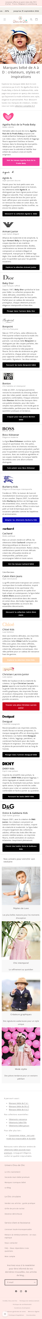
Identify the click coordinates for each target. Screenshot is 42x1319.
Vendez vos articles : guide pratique (20, 1203)
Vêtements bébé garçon (19, 1125)
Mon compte (10, 1256)
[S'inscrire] (34, 1282)
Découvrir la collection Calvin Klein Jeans (21, 613)
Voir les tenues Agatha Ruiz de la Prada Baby (21, 161)
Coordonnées (31, 1315)
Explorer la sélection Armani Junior (21, 267)
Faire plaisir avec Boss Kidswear (21, 468)
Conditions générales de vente (15, 1311)
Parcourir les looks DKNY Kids (21, 796)
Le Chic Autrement (12, 1172)
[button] (4, 19)
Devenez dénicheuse (13, 1214)
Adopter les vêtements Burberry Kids (21, 520)
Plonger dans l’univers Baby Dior (21, 311)
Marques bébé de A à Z (19, 1109)
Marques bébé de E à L (18, 1103)
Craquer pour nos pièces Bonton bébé (21, 418)
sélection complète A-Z (25, 106)
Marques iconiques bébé (15, 1182)
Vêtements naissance (18, 1119)
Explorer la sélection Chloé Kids (21, 660)
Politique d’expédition (16, 1315)
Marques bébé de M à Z (19, 1106)
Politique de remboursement (29, 1301)
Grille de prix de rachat (14, 1208)
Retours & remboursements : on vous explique (20, 1236)
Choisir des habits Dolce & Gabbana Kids (20, 847)
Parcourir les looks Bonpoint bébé (21, 365)
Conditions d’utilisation (22, 1308)
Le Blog (8, 1188)
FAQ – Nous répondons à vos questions (17, 1249)
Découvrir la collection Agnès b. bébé (21, 214)
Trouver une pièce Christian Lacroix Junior (21, 706)
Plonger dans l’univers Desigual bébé (21, 755)
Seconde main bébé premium (17, 1177)
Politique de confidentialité (22, 1304)
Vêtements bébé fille (18, 1122)
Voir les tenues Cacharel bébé (21, 564)
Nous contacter (11, 1243)
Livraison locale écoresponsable (18, 1229)
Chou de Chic (12, 1301)
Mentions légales (33, 1311)
